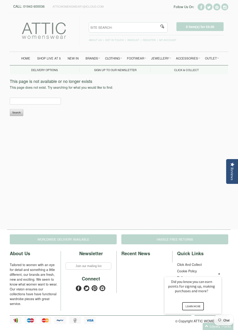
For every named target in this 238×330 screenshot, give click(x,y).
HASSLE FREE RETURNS (175, 239)
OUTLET (211, 58)
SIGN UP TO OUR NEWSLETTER (115, 70)
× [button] (219, 274)
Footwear (135, 58)
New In (73, 58)
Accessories (187, 58)
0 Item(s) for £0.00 (200, 27)
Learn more (193, 306)
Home (25, 58)
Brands (92, 58)
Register (149, 40)
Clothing (112, 58)
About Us (95, 40)
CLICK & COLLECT (186, 70)
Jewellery (160, 58)
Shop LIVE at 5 (49, 58)
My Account (167, 40)
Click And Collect (189, 264)
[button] (198, 326)
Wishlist (133, 40)
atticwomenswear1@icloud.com (78, 6)
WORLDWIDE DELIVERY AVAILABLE (63, 239)
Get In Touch (114, 40)
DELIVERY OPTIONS (44, 70)
